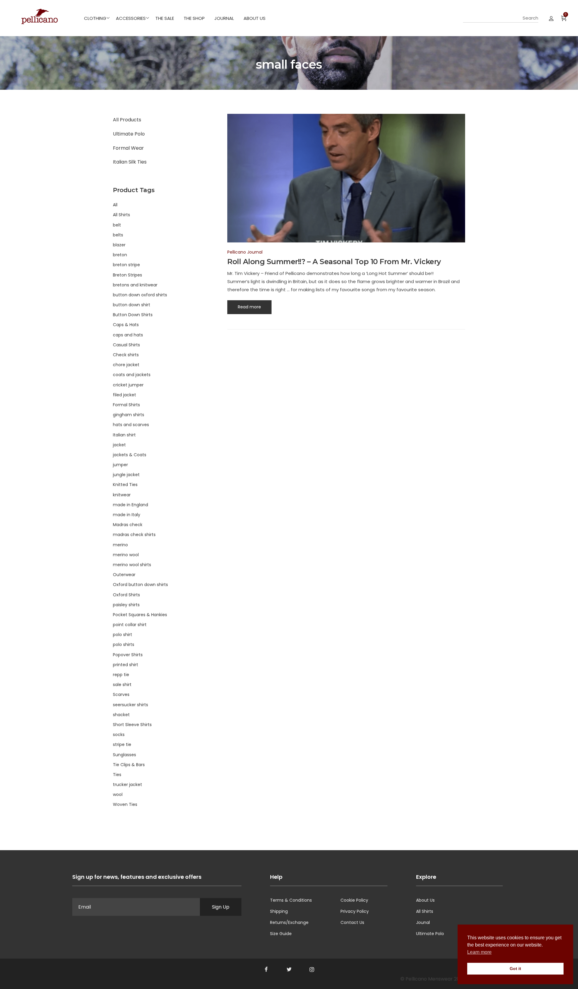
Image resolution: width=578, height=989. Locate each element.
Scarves (121, 694)
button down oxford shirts (140, 295)
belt (117, 225)
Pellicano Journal (245, 252)
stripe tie (122, 744)
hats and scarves (131, 425)
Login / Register (551, 18)
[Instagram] (311, 969)
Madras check (127, 525)
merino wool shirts (132, 565)
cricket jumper (128, 385)
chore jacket (126, 365)
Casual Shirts (126, 345)
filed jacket (124, 395)
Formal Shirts (126, 405)
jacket (119, 445)
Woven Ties (125, 804)
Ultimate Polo (129, 133)
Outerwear (124, 575)
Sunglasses (124, 755)
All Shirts (121, 215)
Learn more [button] (479, 952)
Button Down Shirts (133, 315)
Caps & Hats (126, 325)
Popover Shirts (128, 655)
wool (118, 794)
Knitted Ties (125, 485)
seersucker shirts (130, 705)
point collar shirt (130, 625)
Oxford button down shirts (140, 585)
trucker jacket (127, 785)
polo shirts (123, 644)
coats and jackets (132, 375)
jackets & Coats (129, 455)
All (115, 205)
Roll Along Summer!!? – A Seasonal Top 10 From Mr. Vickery (334, 261)
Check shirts (126, 355)
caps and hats (128, 335)
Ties (117, 775)
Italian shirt (124, 435)
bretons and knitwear (135, 285)
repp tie (121, 675)
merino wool (126, 555)
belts (118, 235)
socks (119, 735)
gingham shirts (128, 415)
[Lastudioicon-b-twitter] (289, 969)
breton (120, 255)
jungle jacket (126, 475)
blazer (119, 245)
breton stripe (126, 265)
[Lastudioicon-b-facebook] (266, 969)
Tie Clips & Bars (129, 765)
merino (120, 545)
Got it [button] (515, 968)
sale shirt (122, 685)
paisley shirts (126, 605)
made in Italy (126, 515)
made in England (130, 505)
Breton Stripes (127, 275)
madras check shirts (134, 535)
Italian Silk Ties (130, 161)
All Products (127, 119)
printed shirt (125, 665)
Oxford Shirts (126, 595)
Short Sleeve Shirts (132, 725)
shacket (121, 715)
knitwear (122, 495)
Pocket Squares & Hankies (140, 615)
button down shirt (131, 305)
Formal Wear (128, 148)
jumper (120, 465)
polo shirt (122, 635)
